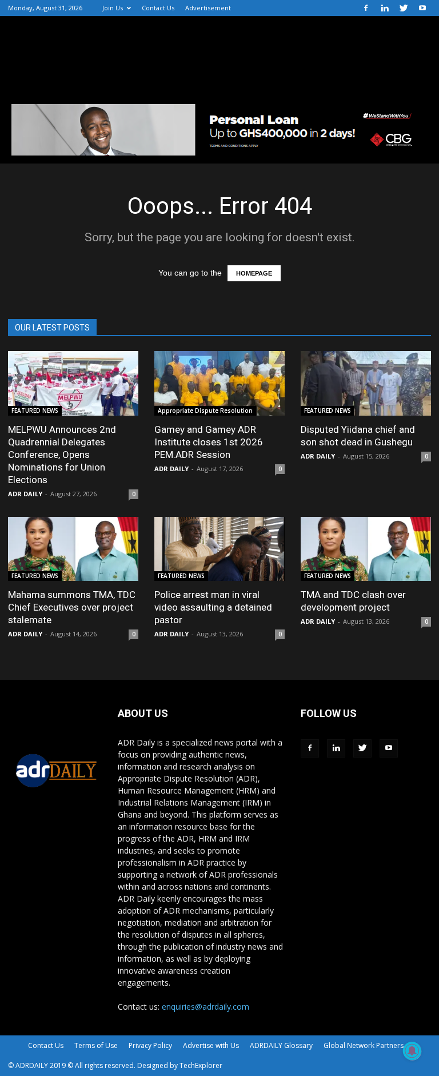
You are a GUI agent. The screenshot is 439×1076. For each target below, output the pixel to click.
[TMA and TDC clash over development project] (366, 549)
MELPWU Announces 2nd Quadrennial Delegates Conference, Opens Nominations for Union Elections (62, 454)
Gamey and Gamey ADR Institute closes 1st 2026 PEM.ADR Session (208, 442)
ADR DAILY (25, 493)
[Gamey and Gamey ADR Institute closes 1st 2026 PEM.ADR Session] (219, 383)
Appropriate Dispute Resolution (205, 411)
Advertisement (208, 7)
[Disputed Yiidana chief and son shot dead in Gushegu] (366, 383)
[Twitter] (403, 8)
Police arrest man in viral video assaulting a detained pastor (213, 607)
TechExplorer (200, 1065)
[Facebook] (365, 8)
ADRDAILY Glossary (281, 1045)
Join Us (112, 7)
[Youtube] (422, 8)
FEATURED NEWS (34, 411)
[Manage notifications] (412, 1051)
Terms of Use (96, 1045)
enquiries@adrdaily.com (205, 1006)
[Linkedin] (384, 8)
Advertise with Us (211, 1045)
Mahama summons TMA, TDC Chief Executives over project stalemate (71, 607)
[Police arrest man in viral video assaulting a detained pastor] (219, 549)
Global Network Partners (364, 1045)
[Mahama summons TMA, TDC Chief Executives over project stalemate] (73, 549)
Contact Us (158, 7)
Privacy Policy (150, 1045)
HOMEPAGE (254, 273)
